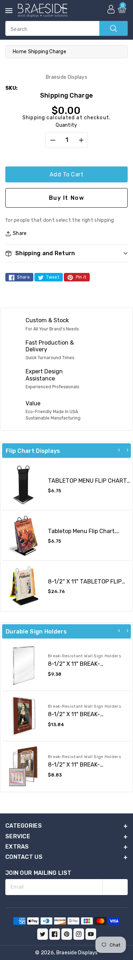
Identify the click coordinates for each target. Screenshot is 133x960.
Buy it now (66, 197)
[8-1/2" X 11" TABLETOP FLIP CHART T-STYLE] (23, 585)
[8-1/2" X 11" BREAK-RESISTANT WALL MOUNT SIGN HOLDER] (23, 766)
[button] (66, 253)
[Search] (113, 28)
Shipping (33, 118)
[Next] (127, 450)
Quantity (66, 125)
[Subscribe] (115, 887)
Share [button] (20, 233)
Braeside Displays (77, 953)
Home (20, 52)
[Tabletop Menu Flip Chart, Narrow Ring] (23, 535)
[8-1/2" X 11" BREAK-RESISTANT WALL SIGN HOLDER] (23, 716)
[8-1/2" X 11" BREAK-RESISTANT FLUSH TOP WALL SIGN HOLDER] (23, 665)
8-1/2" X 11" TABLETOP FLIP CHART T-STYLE (85, 585)
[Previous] (119, 450)
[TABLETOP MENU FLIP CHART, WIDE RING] (23, 484)
